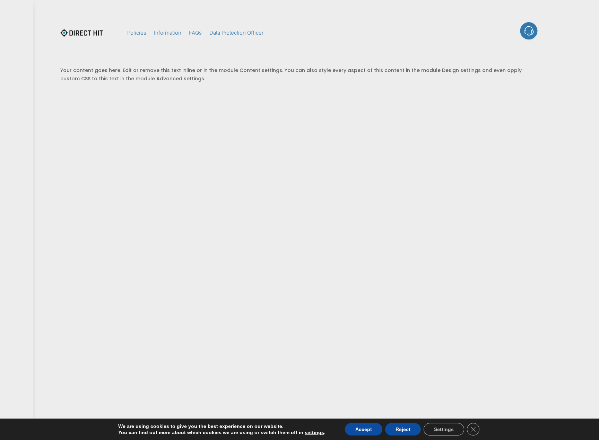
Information (167, 32)
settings (314, 432)
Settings (444, 429)
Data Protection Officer (236, 32)
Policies (136, 32)
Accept (363, 429)
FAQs (195, 32)
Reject (403, 429)
